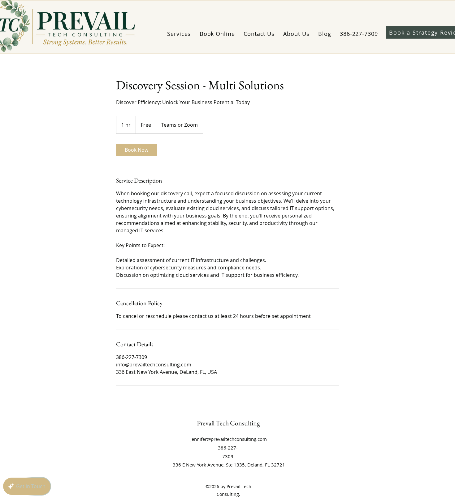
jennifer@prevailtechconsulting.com (228, 439)
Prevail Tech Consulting (228, 423)
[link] (136, 150)
